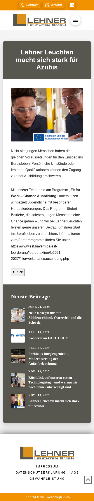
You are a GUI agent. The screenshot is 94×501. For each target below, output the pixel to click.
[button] (29, 5)
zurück (18, 272)
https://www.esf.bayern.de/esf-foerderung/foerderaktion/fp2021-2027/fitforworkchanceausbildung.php (40, 252)
